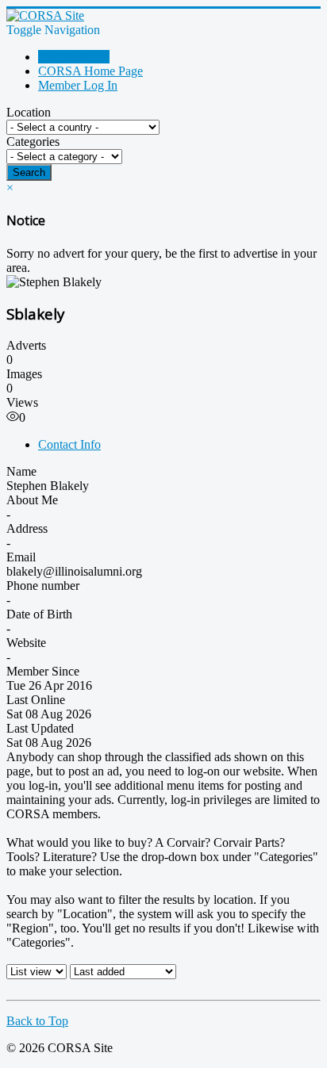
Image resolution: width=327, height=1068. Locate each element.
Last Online (35, 699)
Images (24, 374)
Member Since (42, 671)
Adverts (26, 345)
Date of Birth (39, 614)
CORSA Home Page (90, 71)
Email (21, 557)
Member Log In (77, 85)
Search (29, 172)
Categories (33, 141)
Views (22, 402)
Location (28, 112)
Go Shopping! (74, 56)
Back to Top (37, 1021)
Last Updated (40, 728)
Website (26, 642)
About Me (32, 500)
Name (21, 471)
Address (27, 528)
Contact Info (69, 444)
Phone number (42, 585)
